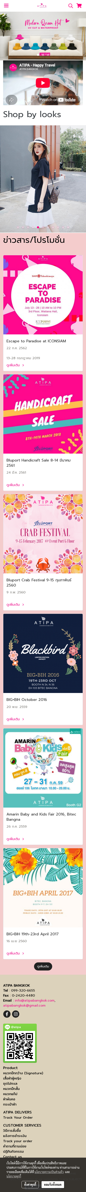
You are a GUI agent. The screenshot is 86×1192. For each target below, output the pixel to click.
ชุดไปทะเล (10, 1083)
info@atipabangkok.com (34, 1000)
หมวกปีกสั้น (11, 1088)
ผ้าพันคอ (9, 1099)
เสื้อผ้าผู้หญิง (12, 1078)
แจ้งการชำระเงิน (15, 1135)
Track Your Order (18, 1117)
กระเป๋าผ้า (9, 1104)
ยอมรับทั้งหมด (53, 1184)
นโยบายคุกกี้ (13, 1176)
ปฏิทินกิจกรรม (13, 1151)
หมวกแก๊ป (10, 1094)
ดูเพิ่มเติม (13, 365)
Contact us (12, 1156)
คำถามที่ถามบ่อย (14, 1146)
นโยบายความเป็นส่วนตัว (49, 1172)
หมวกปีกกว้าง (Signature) (23, 1073)
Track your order (17, 1141)
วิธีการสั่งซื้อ (12, 1130)
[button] (69, 6)
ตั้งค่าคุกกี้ (30, 1184)
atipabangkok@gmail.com (24, 1005)
